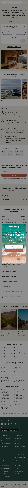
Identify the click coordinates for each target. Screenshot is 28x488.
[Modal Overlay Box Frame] (14, 244)
